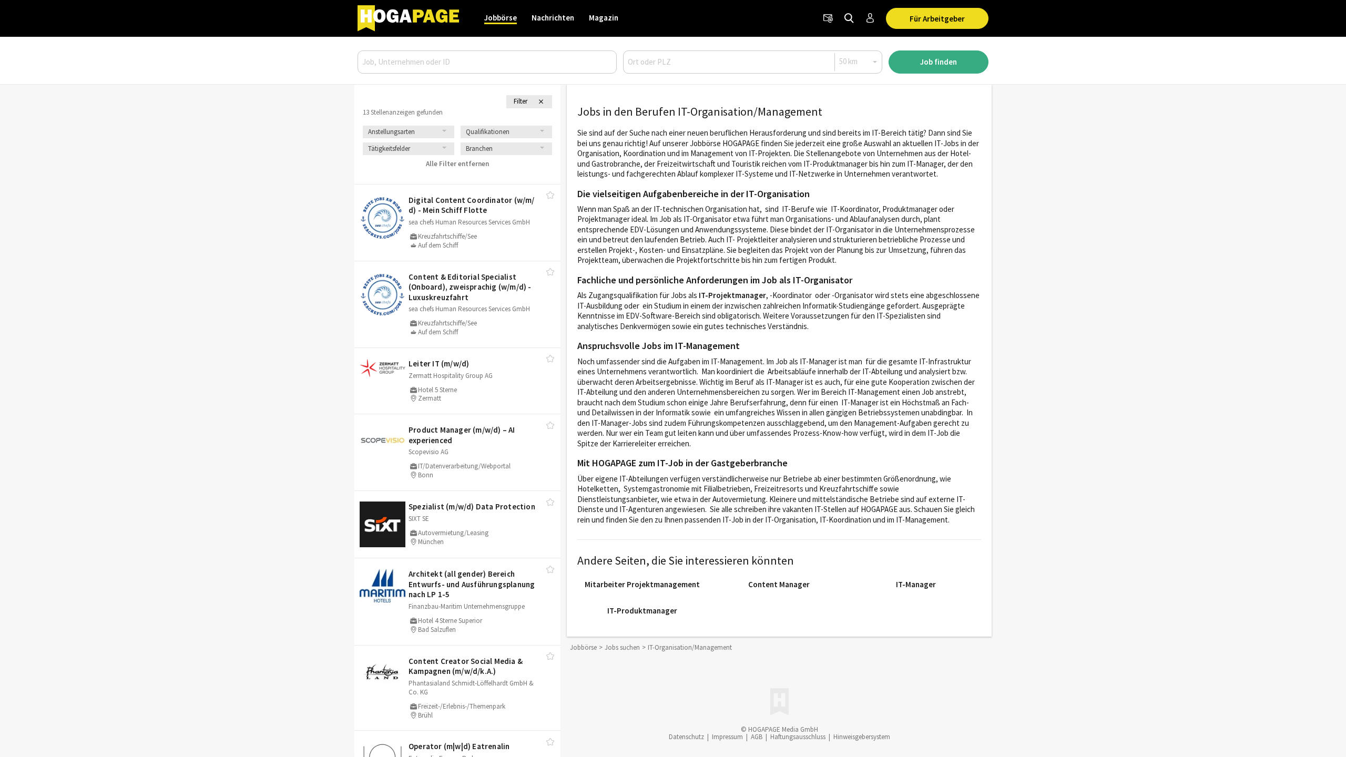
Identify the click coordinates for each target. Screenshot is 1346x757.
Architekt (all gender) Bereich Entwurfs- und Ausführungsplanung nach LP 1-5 (472, 584)
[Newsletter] (828, 18)
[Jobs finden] (849, 18)
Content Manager (779, 584)
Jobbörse (500, 18)
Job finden (938, 62)
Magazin (603, 18)
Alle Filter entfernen (457, 163)
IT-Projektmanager (732, 295)
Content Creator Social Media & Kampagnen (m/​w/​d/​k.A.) (466, 666)
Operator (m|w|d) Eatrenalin (459, 746)
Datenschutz (686, 736)
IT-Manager (916, 584)
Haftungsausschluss (797, 736)
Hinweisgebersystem (861, 736)
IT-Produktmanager (642, 611)
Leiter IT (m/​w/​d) (439, 364)
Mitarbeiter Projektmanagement (642, 584)
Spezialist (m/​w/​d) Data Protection (472, 507)
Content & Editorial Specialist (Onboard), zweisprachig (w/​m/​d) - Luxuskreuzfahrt (470, 287)
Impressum (727, 736)
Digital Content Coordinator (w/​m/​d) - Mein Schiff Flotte (472, 205)
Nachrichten (553, 18)
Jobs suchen (622, 647)
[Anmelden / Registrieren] (870, 18)
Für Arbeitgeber (937, 19)
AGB (756, 736)
